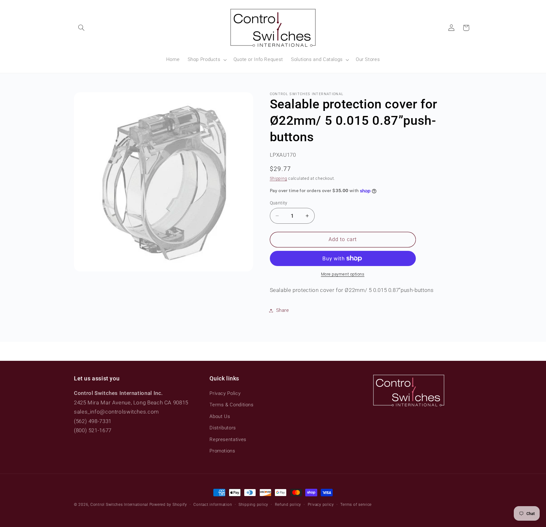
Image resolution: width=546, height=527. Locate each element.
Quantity (279, 202)
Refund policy (288, 504)
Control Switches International (119, 504)
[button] (81, 28)
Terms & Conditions (231, 405)
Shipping (278, 178)
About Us (219, 416)
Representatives (227, 439)
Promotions (222, 451)
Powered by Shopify (168, 504)
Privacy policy (321, 504)
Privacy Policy (224, 393)
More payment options (343, 274)
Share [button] (282, 310)
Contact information (212, 504)
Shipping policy (253, 504)
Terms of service (356, 504)
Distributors (222, 428)
